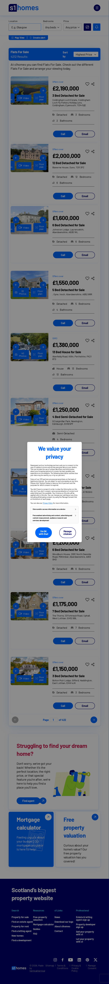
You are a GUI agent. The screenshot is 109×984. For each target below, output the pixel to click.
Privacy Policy (48, 503)
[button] (54, 509)
